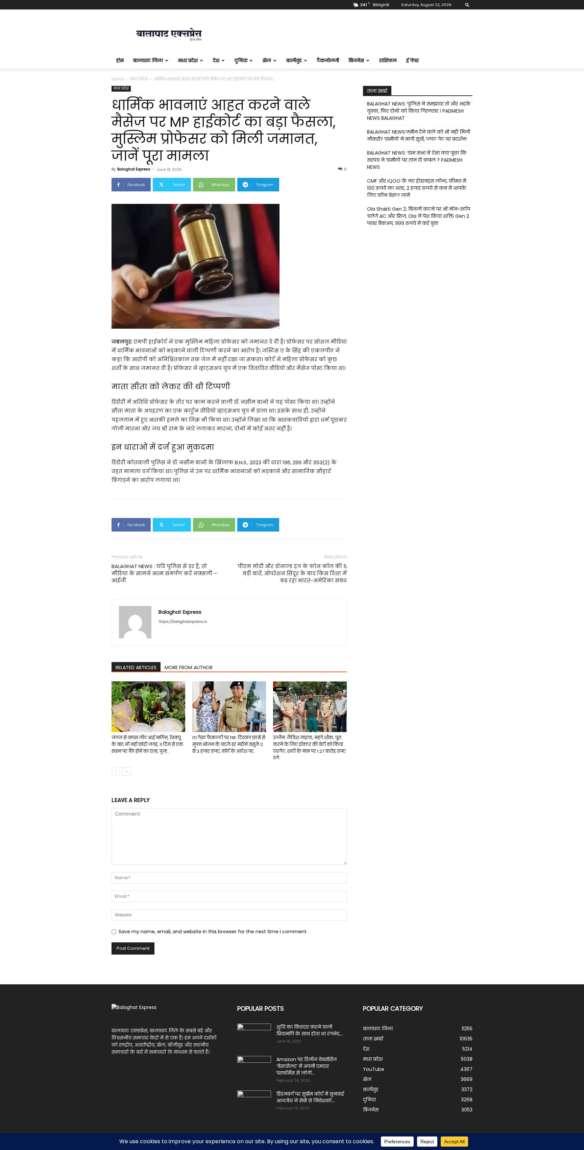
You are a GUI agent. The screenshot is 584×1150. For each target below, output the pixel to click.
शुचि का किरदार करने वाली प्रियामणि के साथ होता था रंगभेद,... (309, 1030)
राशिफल (388, 60)
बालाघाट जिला (148, 60)
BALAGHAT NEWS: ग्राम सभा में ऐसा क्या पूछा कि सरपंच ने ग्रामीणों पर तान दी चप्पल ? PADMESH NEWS (416, 159)
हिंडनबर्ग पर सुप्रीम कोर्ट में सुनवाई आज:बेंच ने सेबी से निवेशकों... (310, 1097)
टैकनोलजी (328, 60)
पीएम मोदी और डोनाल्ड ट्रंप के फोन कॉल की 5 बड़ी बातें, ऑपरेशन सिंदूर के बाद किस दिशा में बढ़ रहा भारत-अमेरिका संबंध (292, 573)
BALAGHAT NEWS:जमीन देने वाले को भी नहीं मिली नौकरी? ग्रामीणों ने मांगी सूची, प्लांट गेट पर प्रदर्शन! (418, 135)
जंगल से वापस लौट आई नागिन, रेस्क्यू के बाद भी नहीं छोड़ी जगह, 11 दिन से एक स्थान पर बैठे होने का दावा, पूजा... (147, 744)
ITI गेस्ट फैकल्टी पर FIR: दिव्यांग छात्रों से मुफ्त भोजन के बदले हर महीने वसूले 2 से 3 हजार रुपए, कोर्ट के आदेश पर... (228, 744)
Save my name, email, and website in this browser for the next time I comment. (213, 931)
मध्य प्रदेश (188, 60)
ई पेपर (412, 60)
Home (118, 79)
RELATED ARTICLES (136, 667)
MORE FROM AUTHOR (189, 667)
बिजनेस (356, 60)
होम (120, 60)
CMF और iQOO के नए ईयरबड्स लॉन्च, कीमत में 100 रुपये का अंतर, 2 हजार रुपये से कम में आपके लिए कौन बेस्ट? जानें (416, 188)
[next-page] (126, 771)
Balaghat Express (133, 169)
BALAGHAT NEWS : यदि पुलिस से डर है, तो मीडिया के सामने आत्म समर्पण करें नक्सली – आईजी (164, 573)
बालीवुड (294, 60)
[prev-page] (116, 771)
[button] (467, 4)
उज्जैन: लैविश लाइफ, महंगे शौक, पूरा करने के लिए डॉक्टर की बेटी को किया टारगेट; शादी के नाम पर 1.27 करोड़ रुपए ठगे (309, 747)
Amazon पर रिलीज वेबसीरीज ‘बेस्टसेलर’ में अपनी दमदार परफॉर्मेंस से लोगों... (306, 1066)
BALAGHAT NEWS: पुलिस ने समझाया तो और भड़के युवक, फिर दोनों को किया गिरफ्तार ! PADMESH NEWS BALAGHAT (418, 110)
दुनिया (241, 60)
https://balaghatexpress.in (183, 621)
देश (216, 60)
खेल (267, 60)
